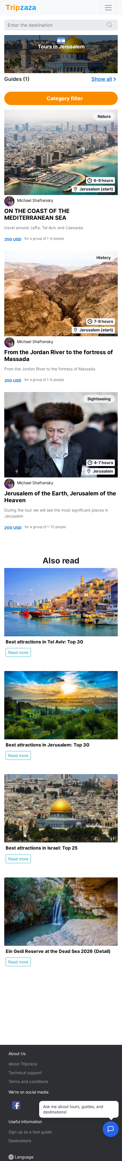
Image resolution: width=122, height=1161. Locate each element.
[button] (111, 1129)
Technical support (25, 1072)
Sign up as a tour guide (30, 1131)
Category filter (65, 98)
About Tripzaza (23, 1063)
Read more (18, 652)
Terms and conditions (28, 1081)
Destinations (20, 1140)
